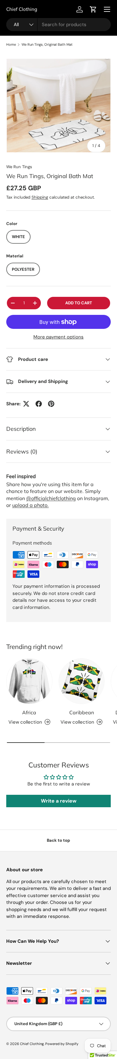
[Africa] (29, 681)
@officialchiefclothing (51, 498)
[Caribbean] (82, 681)
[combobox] (58, 24)
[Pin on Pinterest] (51, 404)
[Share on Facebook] (38, 404)
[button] (93, 9)
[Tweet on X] (26, 404)
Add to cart (78, 303)
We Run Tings (19, 166)
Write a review (58, 801)
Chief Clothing (32, 1044)
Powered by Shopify (61, 1044)
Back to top (58, 840)
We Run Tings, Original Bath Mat (47, 44)
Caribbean (81, 712)
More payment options (58, 337)
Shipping (40, 197)
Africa (29, 712)
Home (11, 44)
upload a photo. (30, 505)
